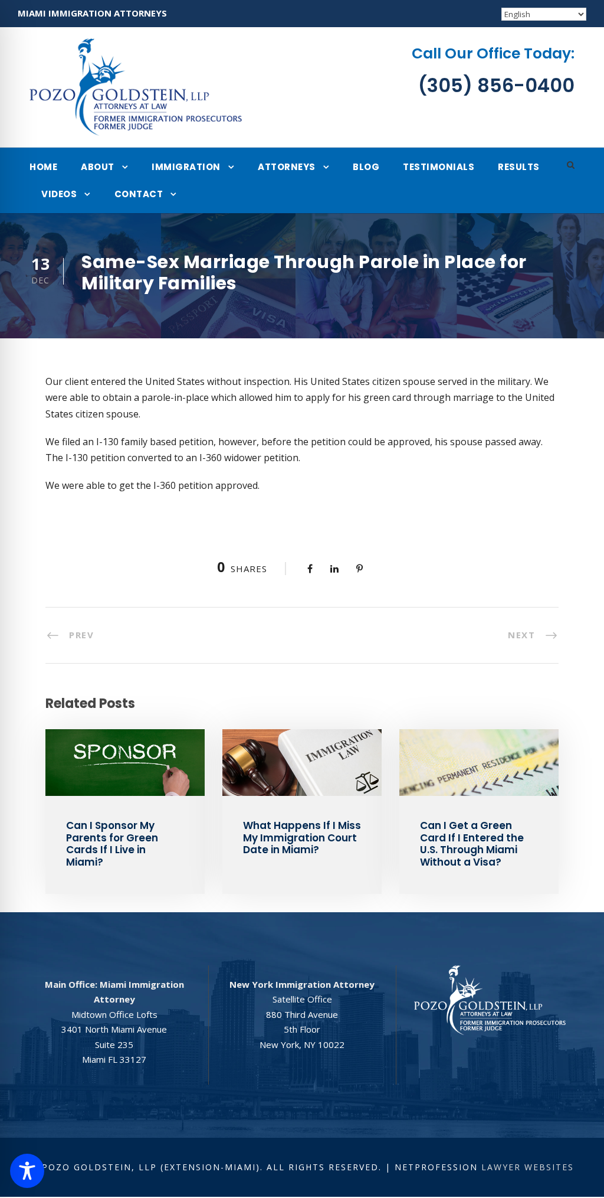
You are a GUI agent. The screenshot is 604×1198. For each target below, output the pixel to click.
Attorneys (287, 167)
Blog (366, 167)
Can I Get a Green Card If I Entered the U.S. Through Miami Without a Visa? (472, 843)
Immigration (186, 167)
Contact (138, 194)
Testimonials (438, 167)
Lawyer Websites (527, 1167)
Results (519, 167)
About (97, 167)
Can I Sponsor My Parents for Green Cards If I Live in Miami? (112, 843)
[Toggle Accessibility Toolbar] (27, 1171)
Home (43, 167)
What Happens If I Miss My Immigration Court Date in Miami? (302, 837)
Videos (59, 194)
